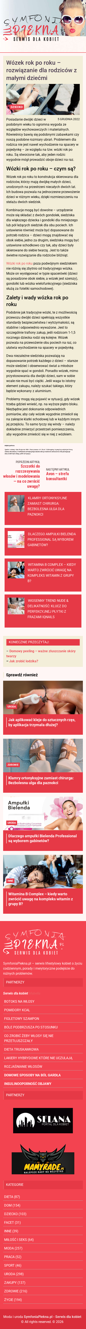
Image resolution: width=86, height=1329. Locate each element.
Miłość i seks (15, 1240)
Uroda (12, 706)
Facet (9, 1223)
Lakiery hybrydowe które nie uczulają (38, 1058)
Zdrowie (13, 764)
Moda (9, 1248)
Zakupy (10, 1283)
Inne (10, 880)
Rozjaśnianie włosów (23, 1067)
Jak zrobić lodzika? (23, 661)
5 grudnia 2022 (69, 119)
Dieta (8, 1197)
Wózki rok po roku (19, 263)
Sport (9, 1265)
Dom (8, 1205)
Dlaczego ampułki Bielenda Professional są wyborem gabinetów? (52, 539)
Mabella (34, 993)
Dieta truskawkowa (21, 1049)
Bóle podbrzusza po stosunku (31, 1027)
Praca (9, 1257)
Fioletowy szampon (21, 1019)
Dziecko (17, 107)
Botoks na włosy (19, 1002)
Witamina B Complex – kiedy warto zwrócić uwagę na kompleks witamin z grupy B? (40, 899)
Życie (8, 1300)
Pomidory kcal (17, 1010)
